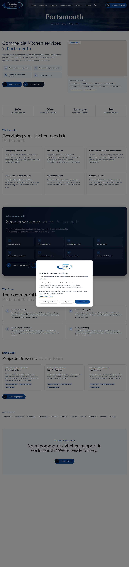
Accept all (83, 302)
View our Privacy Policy (46, 296)
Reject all (67, 302)
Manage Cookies (50, 302)
